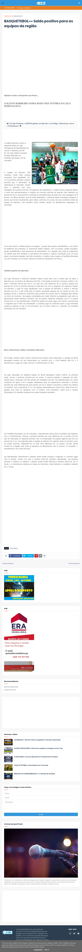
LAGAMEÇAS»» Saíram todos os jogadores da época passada (37, 740)
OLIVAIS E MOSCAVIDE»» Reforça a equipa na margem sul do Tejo (38, 748)
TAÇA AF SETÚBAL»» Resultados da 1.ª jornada (31, 765)
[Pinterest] (36, 555)
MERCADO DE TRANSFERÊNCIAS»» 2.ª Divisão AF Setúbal (34, 774)
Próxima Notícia (74, 563)
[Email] (40, 555)
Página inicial (8, 16)
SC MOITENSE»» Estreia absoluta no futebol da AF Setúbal (36, 757)
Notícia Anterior (8, 563)
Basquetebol (18, 16)
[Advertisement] (41, 47)
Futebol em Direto (10, 690)
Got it (46, 950)
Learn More (38, 950)
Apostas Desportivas (11, 687)
